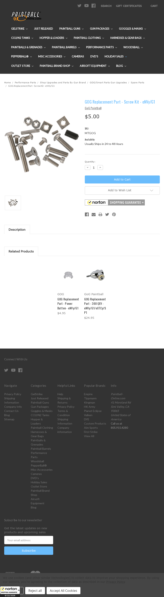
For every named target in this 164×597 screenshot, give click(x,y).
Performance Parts (100, 47)
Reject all (35, 590)
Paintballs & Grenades (27, 47)
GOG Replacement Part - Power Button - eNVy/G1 (68, 303)
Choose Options (68, 278)
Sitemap (9, 419)
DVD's (94, 56)
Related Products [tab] (21, 251)
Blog (120, 65)
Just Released (43, 28)
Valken (88, 415)
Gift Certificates (129, 5)
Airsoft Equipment (93, 65)
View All (89, 436)
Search (106, 5)
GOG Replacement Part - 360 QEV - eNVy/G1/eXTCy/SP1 (95, 306)
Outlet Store (21, 65)
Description (17, 229)
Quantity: (90, 161)
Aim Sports (91, 427)
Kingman (89, 402)
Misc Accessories (50, 56)
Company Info (13, 406)
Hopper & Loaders (52, 37)
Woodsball (131, 47)
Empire (88, 394)
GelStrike (18, 28)
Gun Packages (100, 28)
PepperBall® (20, 56)
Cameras (78, 56)
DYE (86, 419)
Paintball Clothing (87, 37)
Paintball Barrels (64, 47)
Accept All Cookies (63, 590)
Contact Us (11, 411)
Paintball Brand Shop (55, 65)
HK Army (89, 406)
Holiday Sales (114, 56)
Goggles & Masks (131, 28)
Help (60, 394)
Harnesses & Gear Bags (126, 37)
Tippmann (90, 398)
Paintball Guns (70, 28)
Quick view (68, 270)
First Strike (91, 432)
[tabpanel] (68, 288)
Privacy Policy (12, 394)
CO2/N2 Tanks (21, 37)
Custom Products (95, 423)
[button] (10, 591)
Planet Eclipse (93, 411)
